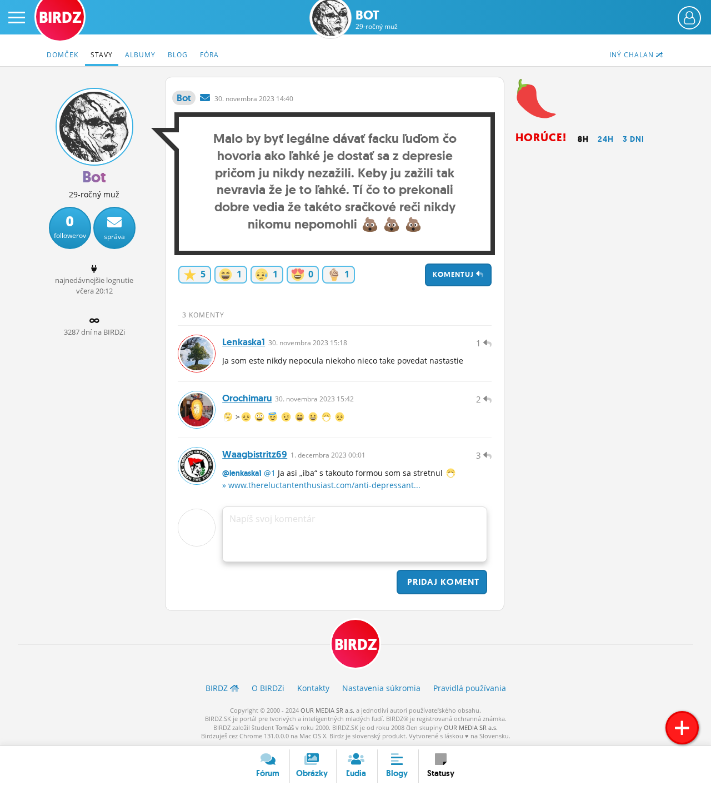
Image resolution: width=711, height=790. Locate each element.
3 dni (633, 139)
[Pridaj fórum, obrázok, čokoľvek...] (682, 727)
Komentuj (454, 274)
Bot (377, 19)
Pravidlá (469, 688)
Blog (178, 54)
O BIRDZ (268, 688)
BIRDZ (355, 644)
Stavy (102, 54)
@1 (270, 473)
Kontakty (313, 688)
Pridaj (441, 582)
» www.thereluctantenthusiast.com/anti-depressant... (321, 485)
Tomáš (285, 727)
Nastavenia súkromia (381, 688)
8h (583, 139)
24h (606, 139)
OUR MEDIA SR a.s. (327, 710)
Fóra (209, 54)
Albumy (140, 54)
